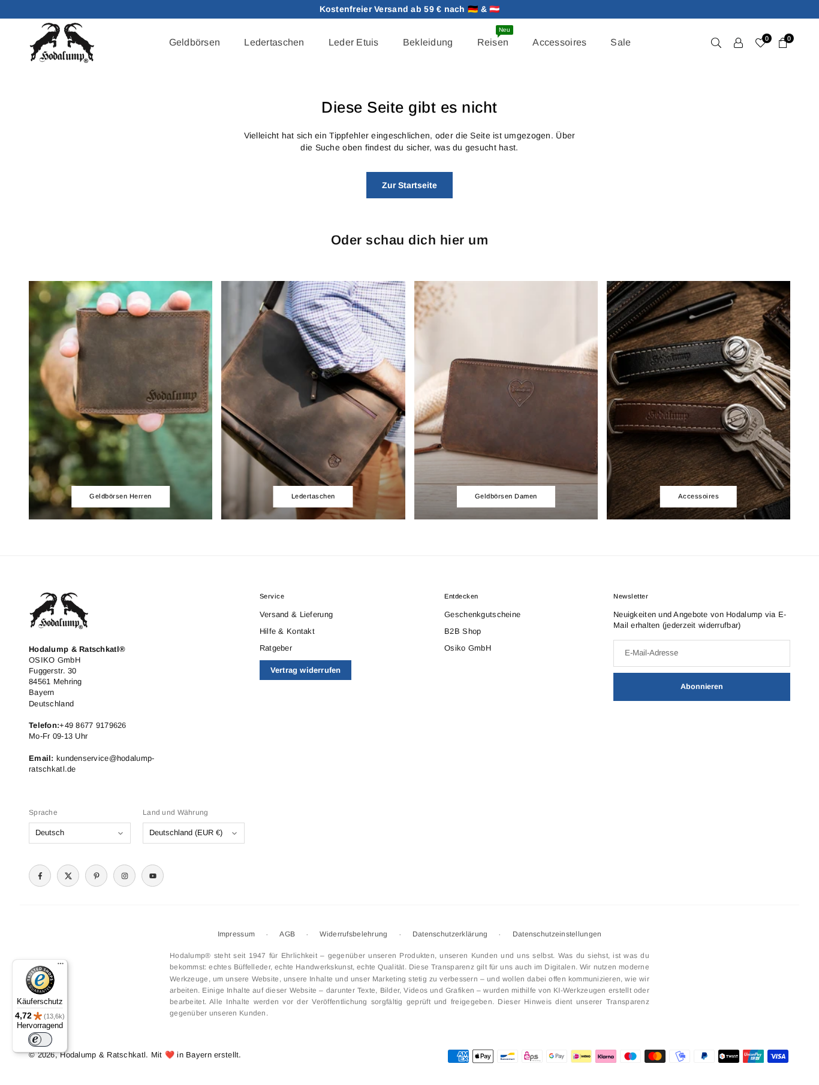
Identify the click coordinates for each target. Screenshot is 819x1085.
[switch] (40, 1039)
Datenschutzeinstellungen (557, 934)
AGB (287, 934)
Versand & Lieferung (296, 614)
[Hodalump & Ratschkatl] (62, 41)
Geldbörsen (195, 42)
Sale (620, 42)
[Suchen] (716, 43)
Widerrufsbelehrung (353, 934)
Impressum (236, 934)
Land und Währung (175, 812)
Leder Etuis (354, 42)
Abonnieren (702, 686)
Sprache (43, 812)
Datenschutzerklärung (450, 934)
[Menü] (60, 966)
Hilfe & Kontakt (287, 631)
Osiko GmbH (467, 647)
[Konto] (738, 43)
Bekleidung (428, 42)
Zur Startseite (409, 185)
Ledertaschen (274, 42)
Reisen (493, 36)
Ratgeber (276, 647)
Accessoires (559, 42)
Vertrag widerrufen (305, 670)
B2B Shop (462, 631)
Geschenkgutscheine (482, 614)
